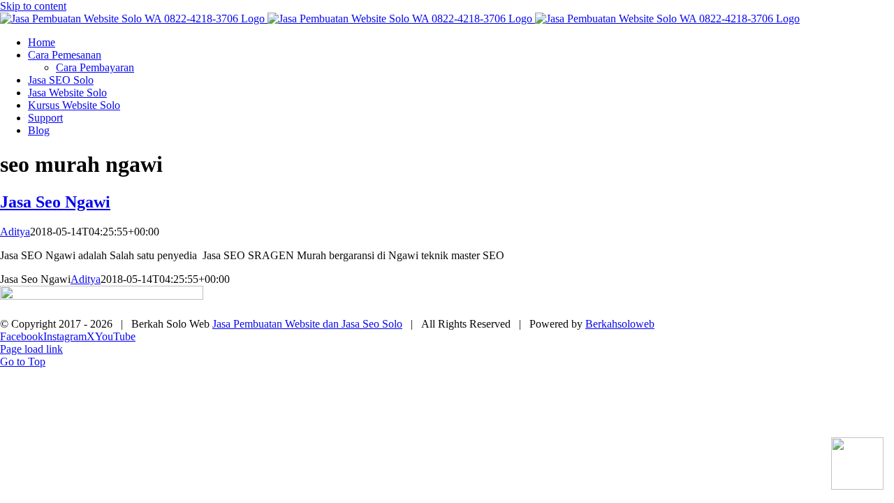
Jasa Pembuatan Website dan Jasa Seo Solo (307, 324)
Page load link (31, 349)
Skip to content (33, 6)
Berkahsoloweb (619, 324)
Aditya (15, 232)
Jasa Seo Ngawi (55, 202)
